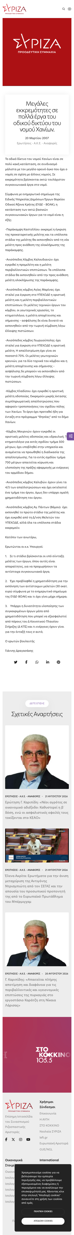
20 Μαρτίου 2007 (37, 138)
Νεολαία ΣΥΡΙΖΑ (50, 1131)
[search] (63, 8)
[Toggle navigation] (69, 9)
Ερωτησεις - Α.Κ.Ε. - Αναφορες (22, 796)
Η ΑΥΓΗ (44, 1119)
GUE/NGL (46, 1149)
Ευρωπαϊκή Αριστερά (54, 1143)
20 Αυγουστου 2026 (56, 974)
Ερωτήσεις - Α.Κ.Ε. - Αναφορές (37, 143)
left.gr (43, 1137)
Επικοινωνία (48, 1113)
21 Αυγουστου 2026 (56, 796)
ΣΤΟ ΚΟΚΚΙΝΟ (49, 1125)
